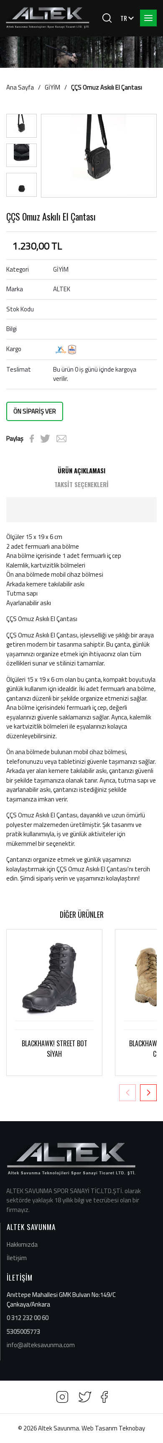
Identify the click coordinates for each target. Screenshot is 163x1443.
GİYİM (52, 87)
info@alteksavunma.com (41, 1345)
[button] (148, 1092)
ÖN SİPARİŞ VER (34, 411)
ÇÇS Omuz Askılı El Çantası (106, 87)
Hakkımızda (22, 1244)
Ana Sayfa (20, 87)
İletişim (17, 1258)
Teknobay (132, 1428)
